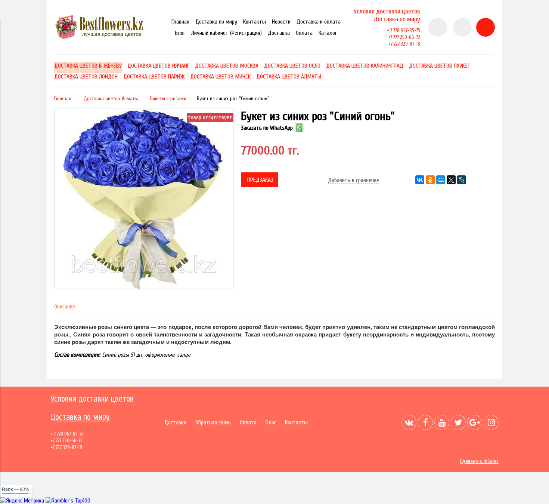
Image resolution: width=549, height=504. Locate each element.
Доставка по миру (216, 21)
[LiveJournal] (461, 179)
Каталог (328, 33)
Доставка (279, 33)
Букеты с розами (168, 98)
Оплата (304, 33)
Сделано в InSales (479, 461)
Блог (180, 33)
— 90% (15, 489)
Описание (64, 306)
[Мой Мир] (440, 179)
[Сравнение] (462, 27)
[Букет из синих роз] (144, 286)
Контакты (254, 21)
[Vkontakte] (408, 422)
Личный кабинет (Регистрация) (226, 33)
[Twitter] (458, 422)
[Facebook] (425, 422)
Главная (180, 21)
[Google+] (474, 422)
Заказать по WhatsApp (267, 128)
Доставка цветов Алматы (111, 98)
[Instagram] (491, 422)
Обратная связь (213, 422)
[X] (451, 179)
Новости (281, 21)
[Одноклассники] (430, 179)
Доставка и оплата (319, 21)
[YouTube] (441, 422)
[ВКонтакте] (419, 179)
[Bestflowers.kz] (102, 37)
